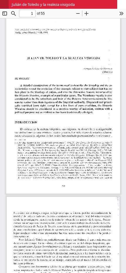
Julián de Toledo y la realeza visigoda (43, 4)
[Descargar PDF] (121, 4)
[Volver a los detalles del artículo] (4, 4)
